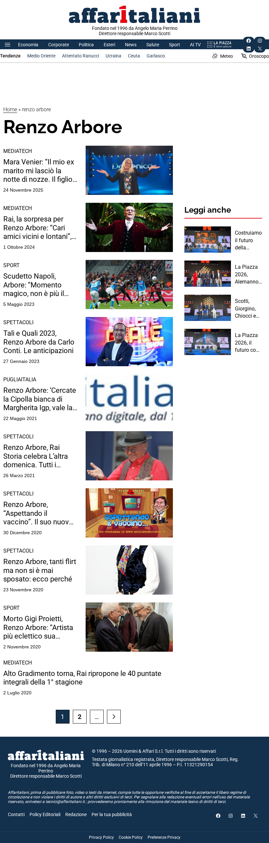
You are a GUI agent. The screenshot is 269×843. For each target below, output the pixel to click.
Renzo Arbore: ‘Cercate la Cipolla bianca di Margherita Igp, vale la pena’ (39, 399)
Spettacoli (18, 322)
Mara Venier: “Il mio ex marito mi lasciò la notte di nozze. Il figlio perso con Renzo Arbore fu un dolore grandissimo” (38, 171)
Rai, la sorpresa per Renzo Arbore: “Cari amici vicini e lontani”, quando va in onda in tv (39, 228)
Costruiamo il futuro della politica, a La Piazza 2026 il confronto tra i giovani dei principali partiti (248, 240)
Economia (28, 44)
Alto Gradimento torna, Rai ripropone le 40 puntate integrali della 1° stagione (82, 677)
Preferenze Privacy (164, 837)
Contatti (16, 814)
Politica (86, 44)
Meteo (226, 56)
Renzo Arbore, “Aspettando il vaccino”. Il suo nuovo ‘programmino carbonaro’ (38, 513)
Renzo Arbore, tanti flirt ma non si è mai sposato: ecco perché (39, 570)
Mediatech (17, 151)
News (130, 44)
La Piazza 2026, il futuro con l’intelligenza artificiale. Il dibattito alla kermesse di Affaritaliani (248, 343)
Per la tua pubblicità (112, 814)
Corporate (58, 44)
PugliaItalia (19, 379)
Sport (174, 44)
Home (10, 109)
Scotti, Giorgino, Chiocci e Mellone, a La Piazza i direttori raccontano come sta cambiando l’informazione (248, 309)
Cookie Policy (131, 837)
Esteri (109, 44)
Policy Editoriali (45, 814)
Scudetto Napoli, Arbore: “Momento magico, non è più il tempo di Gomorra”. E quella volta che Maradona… (37, 285)
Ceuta (134, 55)
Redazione (76, 814)
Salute (152, 44)
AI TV (195, 44)
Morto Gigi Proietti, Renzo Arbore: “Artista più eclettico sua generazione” (38, 628)
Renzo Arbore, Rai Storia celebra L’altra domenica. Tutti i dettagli (35, 456)
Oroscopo (259, 56)
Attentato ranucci (80, 55)
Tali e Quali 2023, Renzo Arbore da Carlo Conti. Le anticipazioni (38, 342)
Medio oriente (41, 55)
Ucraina (113, 55)
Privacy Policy (101, 837)
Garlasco (156, 55)
